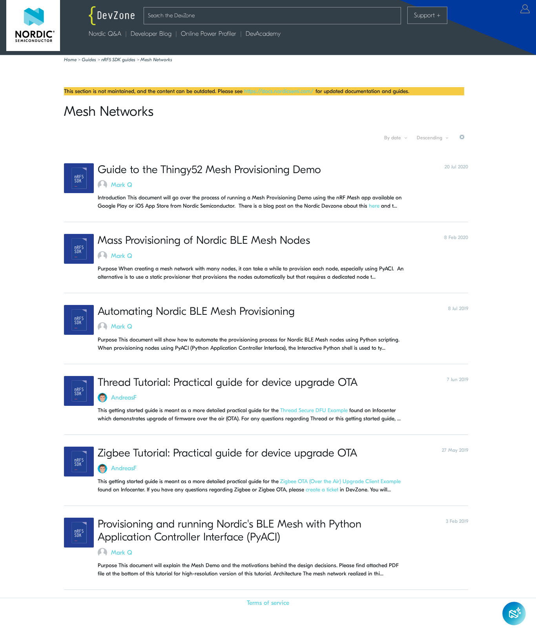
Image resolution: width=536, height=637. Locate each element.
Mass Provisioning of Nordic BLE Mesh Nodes (204, 240)
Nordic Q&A (105, 33)
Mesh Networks (156, 59)
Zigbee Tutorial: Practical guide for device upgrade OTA (227, 453)
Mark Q (121, 184)
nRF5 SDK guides (118, 59)
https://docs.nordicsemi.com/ (279, 91)
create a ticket (322, 489)
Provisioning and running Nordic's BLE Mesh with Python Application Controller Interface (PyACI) (229, 531)
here (374, 206)
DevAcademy (263, 33)
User (525, 8)
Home (70, 59)
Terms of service (268, 602)
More (462, 140)
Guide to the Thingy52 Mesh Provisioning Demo (209, 169)
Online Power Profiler (208, 33)
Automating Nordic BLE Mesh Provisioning (196, 311)
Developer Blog (151, 33)
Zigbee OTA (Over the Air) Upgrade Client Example (340, 481)
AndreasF (124, 397)
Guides (89, 59)
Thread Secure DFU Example (314, 410)
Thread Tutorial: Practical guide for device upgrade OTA (227, 382)
